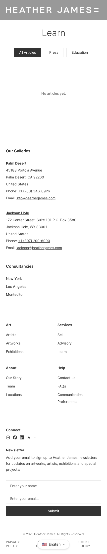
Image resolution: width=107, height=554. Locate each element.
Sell (60, 335)
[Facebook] (15, 437)
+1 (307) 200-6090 (34, 241)
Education (80, 52)
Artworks (13, 343)
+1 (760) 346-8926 (34, 191)
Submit (53, 511)
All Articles (27, 52)
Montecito (14, 294)
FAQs (61, 386)
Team (10, 386)
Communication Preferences (70, 398)
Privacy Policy (13, 544)
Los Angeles (16, 286)
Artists (11, 335)
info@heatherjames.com (35, 198)
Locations (14, 394)
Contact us (66, 378)
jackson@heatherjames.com (39, 248)
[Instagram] (8, 437)
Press (53, 52)
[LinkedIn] (22, 437)
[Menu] (96, 10)
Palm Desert (16, 163)
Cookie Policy (84, 544)
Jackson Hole (17, 213)
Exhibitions (14, 351)
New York (14, 278)
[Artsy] (29, 437)
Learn (62, 351)
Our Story (14, 378)
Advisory (64, 343)
